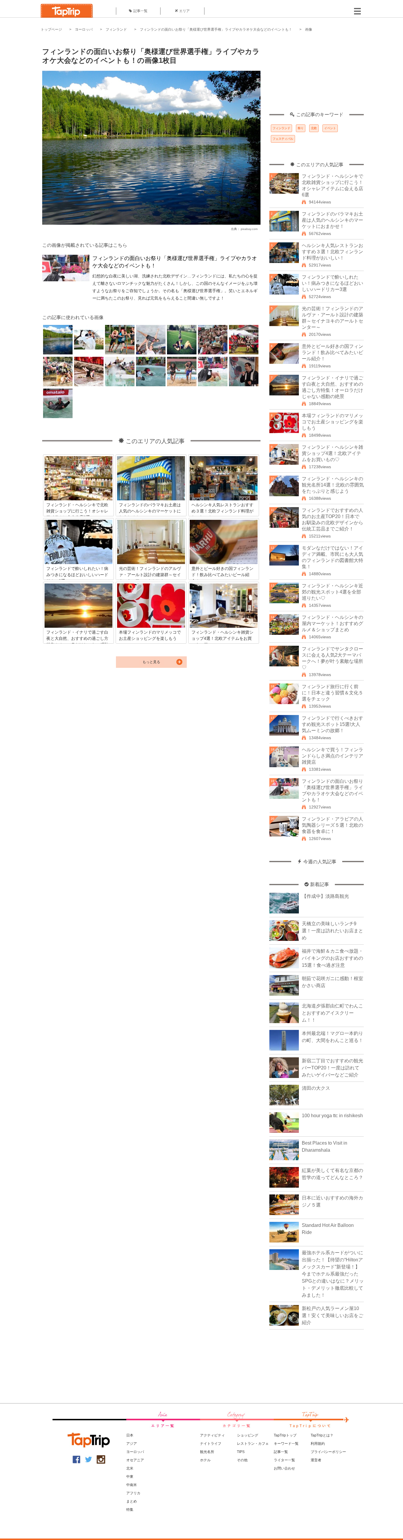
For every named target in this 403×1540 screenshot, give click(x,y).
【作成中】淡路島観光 (325, 896)
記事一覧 (140, 11)
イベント (330, 128)
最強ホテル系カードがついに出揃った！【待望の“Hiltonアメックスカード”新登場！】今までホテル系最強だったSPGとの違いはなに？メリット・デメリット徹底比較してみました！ (333, 1274)
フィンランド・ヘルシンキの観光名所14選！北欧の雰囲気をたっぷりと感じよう (333, 485)
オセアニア (135, 1460)
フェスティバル (283, 138)
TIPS (241, 1452)
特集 (129, 1510)
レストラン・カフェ (253, 1444)
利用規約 (318, 1444)
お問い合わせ (284, 1468)
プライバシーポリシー (328, 1452)
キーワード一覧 (286, 1444)
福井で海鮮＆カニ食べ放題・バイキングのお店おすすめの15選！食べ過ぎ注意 (332, 958)
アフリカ (133, 1493)
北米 (129, 1468)
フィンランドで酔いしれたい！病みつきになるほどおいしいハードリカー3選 (332, 283)
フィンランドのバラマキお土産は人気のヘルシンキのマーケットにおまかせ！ (332, 220)
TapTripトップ (285, 1435)
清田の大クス (316, 1088)
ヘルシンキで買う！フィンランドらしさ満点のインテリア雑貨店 (332, 756)
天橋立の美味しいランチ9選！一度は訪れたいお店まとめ (332, 930)
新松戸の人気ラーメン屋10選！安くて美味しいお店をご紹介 (332, 1315)
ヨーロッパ (84, 29)
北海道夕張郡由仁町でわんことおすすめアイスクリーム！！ (332, 1013)
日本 (129, 1435)
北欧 (314, 128)
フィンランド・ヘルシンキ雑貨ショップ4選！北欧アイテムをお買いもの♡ (332, 453)
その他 (242, 1460)
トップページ (51, 29)
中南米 (131, 1485)
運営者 (316, 1460)
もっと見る (151, 662)
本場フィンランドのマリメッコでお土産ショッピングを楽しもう (332, 421)
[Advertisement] (316, 75)
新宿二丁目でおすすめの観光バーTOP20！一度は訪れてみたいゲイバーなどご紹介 (332, 1067)
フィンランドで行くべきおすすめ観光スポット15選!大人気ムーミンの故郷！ (332, 724)
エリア (184, 11)
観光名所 (207, 1452)
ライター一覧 (284, 1460)
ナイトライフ (210, 1444)
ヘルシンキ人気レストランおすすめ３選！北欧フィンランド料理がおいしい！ (332, 251)
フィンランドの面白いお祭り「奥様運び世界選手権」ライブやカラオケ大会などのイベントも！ (216, 29)
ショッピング (247, 1435)
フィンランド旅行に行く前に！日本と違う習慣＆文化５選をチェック (332, 692)
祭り (301, 128)
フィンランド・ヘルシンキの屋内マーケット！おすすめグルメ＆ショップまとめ (332, 623)
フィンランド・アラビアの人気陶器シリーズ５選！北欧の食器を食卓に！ (332, 825)
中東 (129, 1477)
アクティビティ (212, 1435)
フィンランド (116, 29)
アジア (131, 1444)
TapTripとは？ (322, 1435)
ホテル (205, 1460)
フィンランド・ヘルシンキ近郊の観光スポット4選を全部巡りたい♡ (332, 592)
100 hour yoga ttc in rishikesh (332, 1115)
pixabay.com (249, 229)
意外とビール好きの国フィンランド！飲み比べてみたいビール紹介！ (332, 352)
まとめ (131, 1501)
